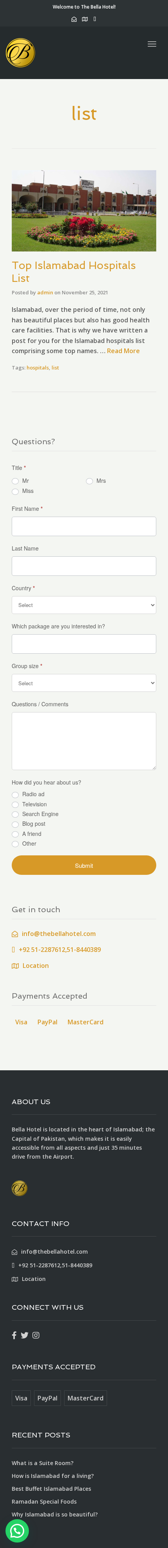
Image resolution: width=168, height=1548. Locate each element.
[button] (17, 1531)
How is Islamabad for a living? (53, 1475)
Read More (123, 351)
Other (28, 843)
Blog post (33, 823)
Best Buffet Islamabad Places (51, 1488)
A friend (31, 833)
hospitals (38, 367)
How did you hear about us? (46, 782)
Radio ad (33, 794)
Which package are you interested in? (58, 626)
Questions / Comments (40, 704)
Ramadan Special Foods (44, 1501)
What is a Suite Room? (42, 1463)
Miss (27, 490)
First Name (27, 508)
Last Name (25, 548)
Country (23, 588)
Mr (25, 480)
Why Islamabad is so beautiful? (55, 1514)
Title (19, 467)
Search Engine (40, 814)
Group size (27, 666)
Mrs (100, 480)
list (55, 367)
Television (34, 804)
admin (45, 292)
